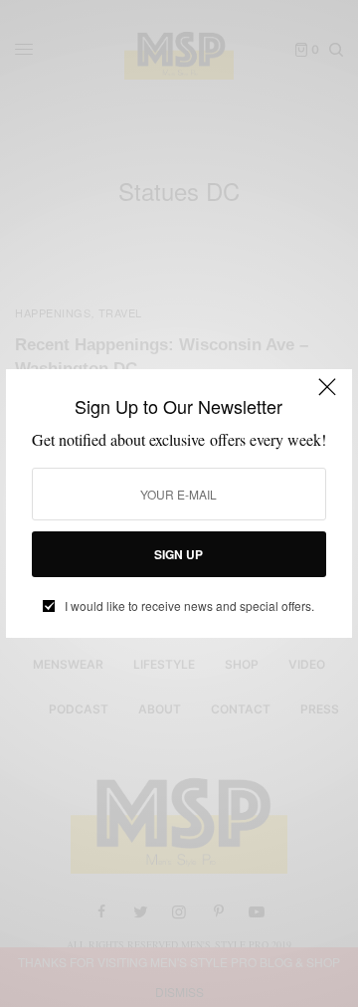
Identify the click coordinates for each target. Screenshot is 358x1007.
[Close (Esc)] (327, 396)
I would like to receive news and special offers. (189, 606)
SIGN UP (178, 554)
